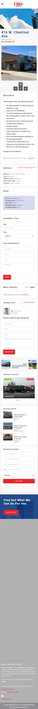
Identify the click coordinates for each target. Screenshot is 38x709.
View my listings (29, 302)
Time (5, 232)
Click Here (25, 295)
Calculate (19, 481)
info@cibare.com (7, 689)
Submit (7, 277)
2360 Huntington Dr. (20, 415)
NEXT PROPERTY (23, 365)
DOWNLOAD (31, 158)
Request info (9, 352)
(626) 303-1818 (12, 692)
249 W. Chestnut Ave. (20, 426)
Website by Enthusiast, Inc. (19, 707)
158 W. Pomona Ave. (20, 437)
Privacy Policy (6, 699)
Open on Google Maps (25, 167)
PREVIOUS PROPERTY (16, 367)
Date (4, 224)
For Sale (30, 379)
